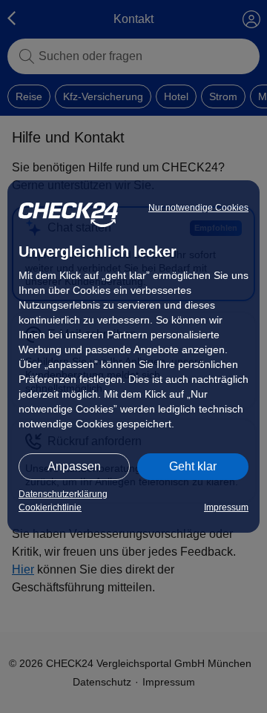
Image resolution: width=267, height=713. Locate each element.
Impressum (226, 507)
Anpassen (74, 466)
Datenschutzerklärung (63, 494)
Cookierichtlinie (50, 507)
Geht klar (193, 466)
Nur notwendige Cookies (198, 208)
